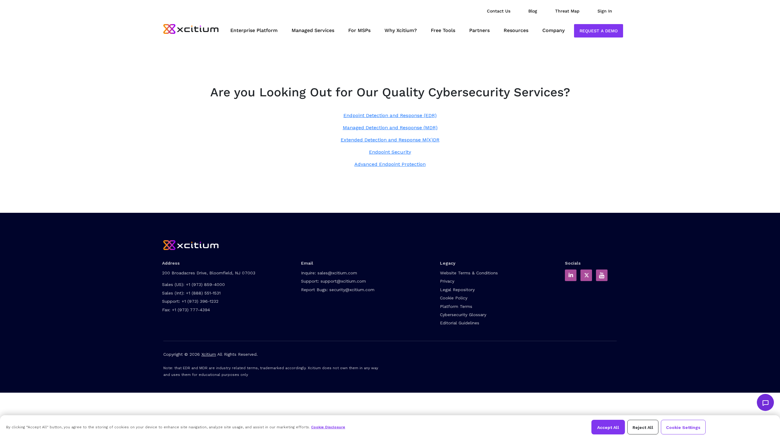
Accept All (608, 427)
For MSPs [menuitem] (359, 30)
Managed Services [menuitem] (313, 30)
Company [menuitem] (553, 30)
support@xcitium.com (343, 281)
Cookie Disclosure (328, 427)
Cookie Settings (683, 427)
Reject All (643, 427)
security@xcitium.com (351, 289)
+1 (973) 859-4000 (205, 284)
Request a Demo (599, 30)
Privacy (447, 281)
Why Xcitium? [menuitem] (401, 30)
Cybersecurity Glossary (463, 314)
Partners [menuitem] (479, 30)
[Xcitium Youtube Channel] (602, 275)
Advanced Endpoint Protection (390, 164)
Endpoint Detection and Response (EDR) (390, 115)
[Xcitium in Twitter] (586, 275)
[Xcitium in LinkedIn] (570, 275)
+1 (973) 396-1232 (200, 301)
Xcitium (208, 354)
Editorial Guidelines (459, 322)
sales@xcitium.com (337, 272)
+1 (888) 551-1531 (203, 293)
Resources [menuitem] (516, 30)
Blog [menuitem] (532, 11)
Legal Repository (457, 289)
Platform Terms (456, 306)
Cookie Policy (453, 297)
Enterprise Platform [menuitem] (254, 30)
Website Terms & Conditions (469, 272)
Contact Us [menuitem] (498, 11)
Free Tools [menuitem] (443, 30)
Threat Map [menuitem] (567, 11)
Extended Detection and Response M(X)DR (390, 140)
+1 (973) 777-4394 (191, 309)
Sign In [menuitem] (604, 11)
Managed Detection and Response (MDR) (390, 127)
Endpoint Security (390, 152)
